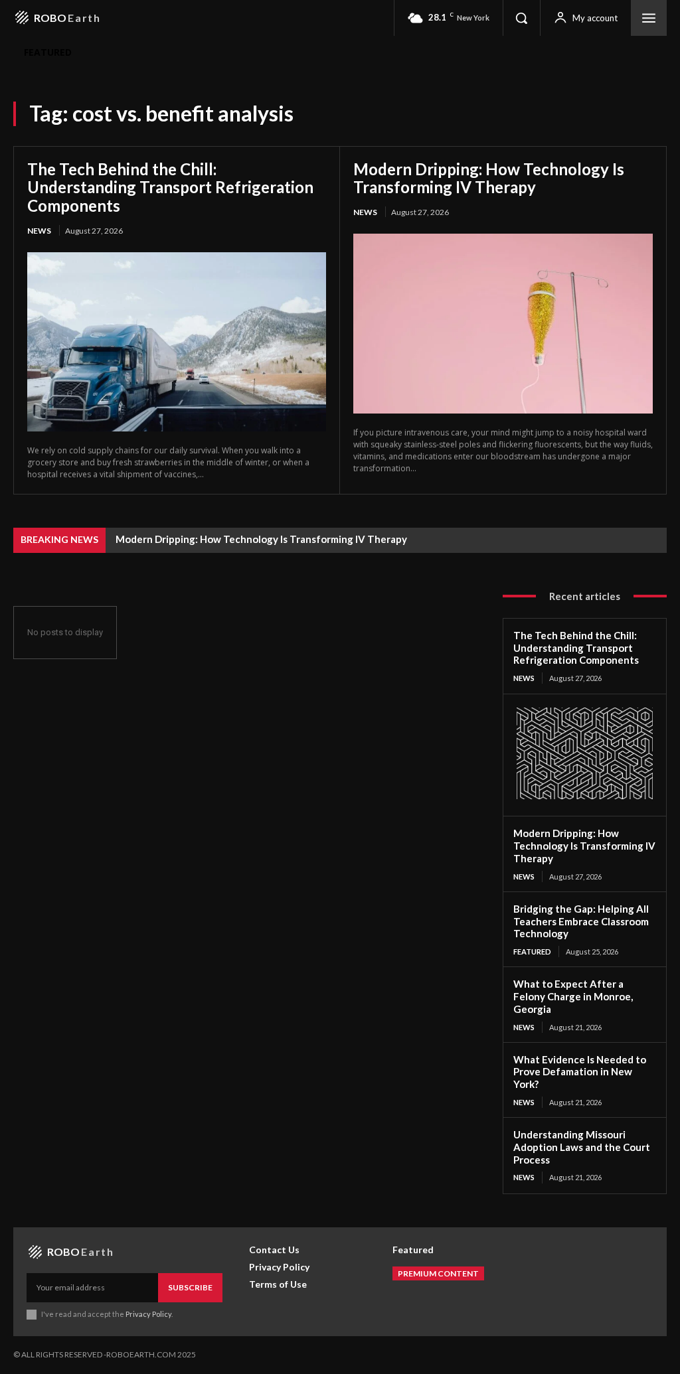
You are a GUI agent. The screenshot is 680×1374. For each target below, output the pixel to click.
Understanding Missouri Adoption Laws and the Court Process (581, 1147)
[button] (521, 18)
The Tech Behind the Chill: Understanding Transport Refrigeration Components (170, 187)
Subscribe (190, 1287)
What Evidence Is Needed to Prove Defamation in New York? (579, 1072)
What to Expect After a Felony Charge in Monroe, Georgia (573, 996)
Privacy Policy (148, 1314)
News (39, 231)
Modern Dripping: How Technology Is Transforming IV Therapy (488, 178)
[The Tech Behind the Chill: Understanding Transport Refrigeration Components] (176, 341)
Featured (532, 951)
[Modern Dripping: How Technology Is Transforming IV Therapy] (503, 324)
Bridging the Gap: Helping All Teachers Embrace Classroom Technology (581, 921)
